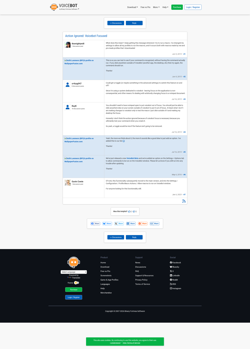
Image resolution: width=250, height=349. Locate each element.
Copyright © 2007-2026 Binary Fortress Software (125, 311)
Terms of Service (142, 284)
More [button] (155, 7)
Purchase (177, 7)
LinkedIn (176, 275)
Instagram (176, 288)
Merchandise (106, 293)
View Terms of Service (131, 343)
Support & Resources (144, 275)
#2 (184, 77)
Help (103, 288)
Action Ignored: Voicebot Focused (86, 36)
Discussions (140, 267)
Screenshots (106, 275)
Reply (134, 23)
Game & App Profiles (109, 280)
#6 (184, 175)
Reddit (175, 280)
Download (105, 267)
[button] (64, 7)
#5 (184, 152)
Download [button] (131, 7)
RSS (174, 284)
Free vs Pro (145, 7)
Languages (105, 284)
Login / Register (193, 7)
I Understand (115, 343)
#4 (184, 132)
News (137, 262)
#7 (184, 194)
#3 (184, 99)
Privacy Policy (141, 280)
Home (103, 262)
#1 (184, 54)
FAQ (137, 271)
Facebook (176, 262)
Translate (76, 278)
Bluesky (175, 267)
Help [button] (164, 7)
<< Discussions (116, 23)
